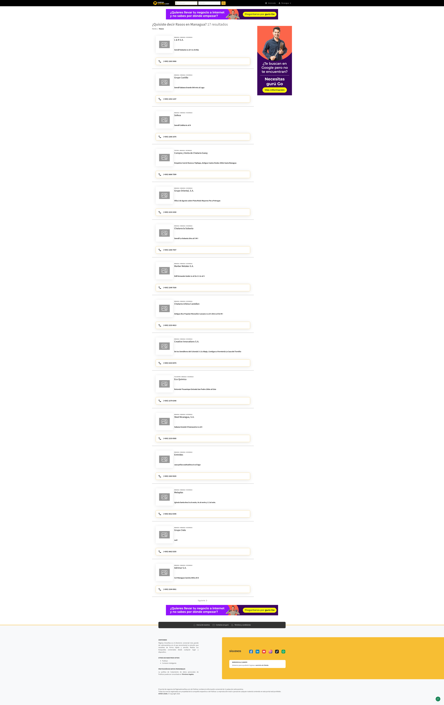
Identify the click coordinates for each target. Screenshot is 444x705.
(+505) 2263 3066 (169, 61)
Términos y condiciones (242, 625)
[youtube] (264, 651)
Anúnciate (272, 3)
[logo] (164, 44)
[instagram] (270, 651)
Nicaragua (285, 3)
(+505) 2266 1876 (169, 136)
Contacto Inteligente (169, 663)
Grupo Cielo (180, 530)
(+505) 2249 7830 (169, 287)
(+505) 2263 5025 (169, 476)
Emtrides (178, 454)
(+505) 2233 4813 (169, 325)
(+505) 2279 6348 (169, 400)
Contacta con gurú (222, 625)
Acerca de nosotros (203, 625)
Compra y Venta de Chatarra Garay (191, 153)
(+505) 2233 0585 (169, 438)
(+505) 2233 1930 (169, 212)
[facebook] (251, 651)
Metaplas (178, 492)
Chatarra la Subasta (183, 228)
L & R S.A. (179, 40)
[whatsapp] (283, 651)
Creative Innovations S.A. (186, 341)
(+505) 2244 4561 (169, 589)
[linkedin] (257, 651)
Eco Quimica (180, 379)
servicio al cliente (262, 665)
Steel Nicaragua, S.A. (184, 417)
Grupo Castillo (181, 77)
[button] (203, 600)
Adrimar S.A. (180, 568)
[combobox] (186, 3)
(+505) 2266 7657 (169, 250)
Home (154, 29)
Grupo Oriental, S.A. (184, 190)
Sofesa (177, 115)
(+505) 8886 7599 (169, 174)
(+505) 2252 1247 (169, 99)
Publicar (165, 661)
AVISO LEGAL (163, 694)
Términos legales (188, 674)
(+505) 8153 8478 (169, 363)
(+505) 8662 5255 (169, 551)
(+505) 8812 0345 (169, 514)
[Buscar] (223, 3)
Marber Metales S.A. (184, 266)
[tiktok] (277, 651)
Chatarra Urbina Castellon (186, 304)
